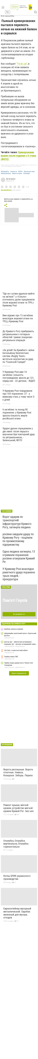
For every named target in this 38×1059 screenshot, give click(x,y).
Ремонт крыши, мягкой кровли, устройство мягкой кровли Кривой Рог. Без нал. (18, 808)
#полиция (26, 173)
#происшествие (29, 172)
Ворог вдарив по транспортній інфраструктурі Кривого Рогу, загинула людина (17, 522)
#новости (13, 172)
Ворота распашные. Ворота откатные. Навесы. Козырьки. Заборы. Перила (18, 772)
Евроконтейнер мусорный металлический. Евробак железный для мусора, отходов (17, 913)
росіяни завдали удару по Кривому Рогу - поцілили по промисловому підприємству (18, 539)
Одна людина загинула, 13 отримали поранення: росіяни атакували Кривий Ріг (19, 557)
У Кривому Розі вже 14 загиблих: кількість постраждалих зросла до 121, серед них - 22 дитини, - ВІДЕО (19, 376)
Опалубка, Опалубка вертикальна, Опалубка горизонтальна (15, 843)
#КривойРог (5, 172)
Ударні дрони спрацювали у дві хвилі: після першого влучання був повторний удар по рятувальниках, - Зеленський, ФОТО (19, 434)
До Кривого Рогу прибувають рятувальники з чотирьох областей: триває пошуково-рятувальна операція (18, 336)
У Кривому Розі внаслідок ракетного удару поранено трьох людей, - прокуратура (19, 574)
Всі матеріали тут (19, 614)
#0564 (20, 172)
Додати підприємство (19, 673)
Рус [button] (7, 12)
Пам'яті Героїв (15, 600)
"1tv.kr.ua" (21, 63)
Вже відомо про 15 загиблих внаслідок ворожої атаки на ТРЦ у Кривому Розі (18, 318)
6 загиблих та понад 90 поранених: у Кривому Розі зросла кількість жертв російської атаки (17, 414)
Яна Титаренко (10, 179)
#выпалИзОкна (6, 173)
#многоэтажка (17, 173)
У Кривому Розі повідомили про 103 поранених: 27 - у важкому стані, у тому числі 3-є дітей (19, 395)
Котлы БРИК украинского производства (17, 877)
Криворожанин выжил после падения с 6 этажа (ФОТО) (18, 156)
